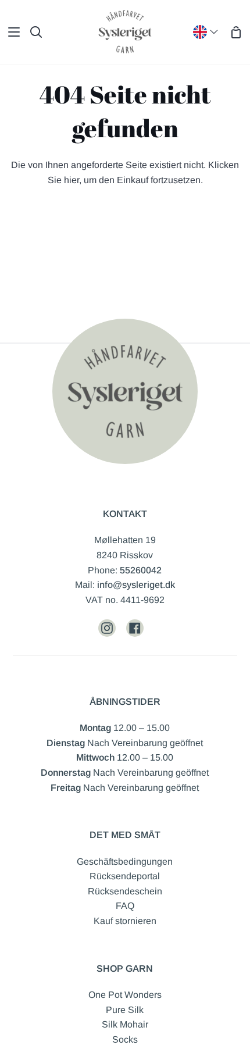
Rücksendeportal (125, 876)
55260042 (141, 570)
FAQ (125, 906)
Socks (125, 1039)
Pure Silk (125, 1010)
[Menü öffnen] (10, 32)
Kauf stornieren (125, 921)
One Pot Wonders (125, 995)
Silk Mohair (125, 1024)
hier (71, 180)
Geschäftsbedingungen (125, 861)
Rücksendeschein (125, 891)
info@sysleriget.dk (136, 585)
